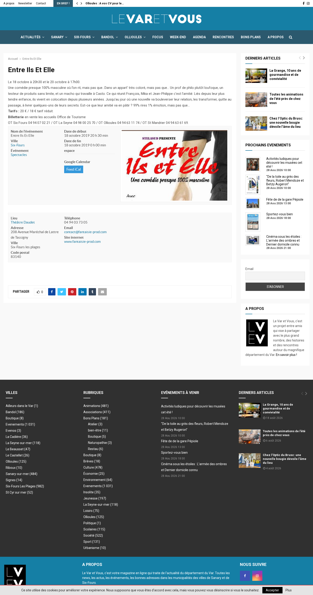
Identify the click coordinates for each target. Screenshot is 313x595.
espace (69, 151)
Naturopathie (100, 443)
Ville (14, 141)
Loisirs (91, 511)
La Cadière (17, 437)
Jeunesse (94, 498)
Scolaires (94, 529)
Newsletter (25, 3)
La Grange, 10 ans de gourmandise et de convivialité (285, 75)
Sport (91, 541)
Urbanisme (94, 548)
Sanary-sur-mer (21, 474)
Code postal (20, 252)
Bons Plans (251, 37)
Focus (157, 37)
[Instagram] (257, 576)
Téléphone (72, 218)
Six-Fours (82, 37)
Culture (92, 467)
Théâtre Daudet (23, 222)
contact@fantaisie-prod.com (85, 232)
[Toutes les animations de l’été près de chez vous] (256, 99)
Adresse (17, 228)
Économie (93, 473)
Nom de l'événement (27, 131)
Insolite (91, 492)
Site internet (74, 237)
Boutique (15, 418)
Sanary (57, 37)
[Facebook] (245, 576)
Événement (20, 151)
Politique (92, 523)
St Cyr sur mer (19, 492)
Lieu (14, 218)
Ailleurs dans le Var (22, 406)
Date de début (75, 131)
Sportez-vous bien (174, 452)
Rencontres (223, 37)
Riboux (14, 467)
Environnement (97, 480)
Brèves (91, 461)
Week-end (178, 37)
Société (93, 535)
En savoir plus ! (286, 355)
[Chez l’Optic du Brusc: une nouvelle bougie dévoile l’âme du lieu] (256, 123)
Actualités (31, 37)
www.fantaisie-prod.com (82, 241)
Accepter (272, 590)
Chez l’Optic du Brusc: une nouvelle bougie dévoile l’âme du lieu (286, 122)
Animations (96, 406)
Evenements (15, 424)
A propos (8, 3)
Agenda (199, 37)
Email (68, 228)
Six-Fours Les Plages (25, 486)
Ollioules (133, 37)
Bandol (107, 37)
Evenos (13, 430)
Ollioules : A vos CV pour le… (104, 3)
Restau (95, 449)
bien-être (98, 430)
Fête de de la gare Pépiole (179, 441)
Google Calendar (77, 162)
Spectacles (19, 155)
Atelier (95, 424)
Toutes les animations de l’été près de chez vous (286, 98)
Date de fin (72, 141)
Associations (96, 412)
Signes (14, 480)
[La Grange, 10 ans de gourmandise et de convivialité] (256, 75)
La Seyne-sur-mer (23, 443)
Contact (41, 3)
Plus (289, 590)
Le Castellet (17, 455)
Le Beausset (18, 449)
